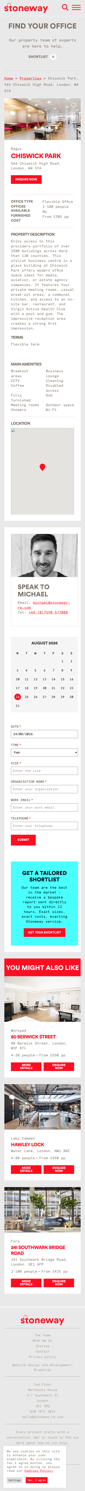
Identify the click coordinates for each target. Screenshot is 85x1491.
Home (8, 78)
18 (27, 688)
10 (18, 679)
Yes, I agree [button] (36, 1480)
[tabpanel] (42, 119)
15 (63, 679)
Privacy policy (42, 1357)
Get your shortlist (44, 932)
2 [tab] (35, 128)
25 (27, 697)
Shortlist (41, 57)
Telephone (21, 818)
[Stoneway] (26, 8)
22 (63, 688)
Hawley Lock (27, 1144)
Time (16, 745)
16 (71, 679)
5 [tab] (56, 128)
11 (27, 679)
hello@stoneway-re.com (42, 1417)
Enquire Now (26, 179)
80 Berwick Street (33, 1037)
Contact (42, 1351)
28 (53, 697)
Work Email (22, 800)
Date (16, 726)
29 (63, 697)
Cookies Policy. (39, 1470)
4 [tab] (49, 128)
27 (44, 697)
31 (18, 705)
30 (71, 697)
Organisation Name (29, 781)
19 (35, 688)
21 (53, 688)
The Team (42, 1335)
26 (35, 697)
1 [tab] (28, 128)
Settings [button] (14, 1480)
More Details (26, 1067)
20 (44, 688)
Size (16, 763)
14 (53, 679)
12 (35, 679)
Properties (30, 78)
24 (18, 697)
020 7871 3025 (42, 1411)
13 (44, 679)
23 (71, 688)
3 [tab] (42, 128)
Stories (42, 1346)
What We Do (42, 1341)
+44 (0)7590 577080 (48, 612)
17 (18, 688)
